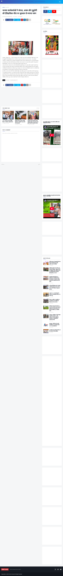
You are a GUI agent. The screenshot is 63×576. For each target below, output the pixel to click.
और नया (3, 164)
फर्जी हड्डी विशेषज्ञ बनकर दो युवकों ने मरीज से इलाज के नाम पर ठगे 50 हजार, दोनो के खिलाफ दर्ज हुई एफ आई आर (54, 287)
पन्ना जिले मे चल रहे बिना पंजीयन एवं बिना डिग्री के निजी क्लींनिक (54, 330)
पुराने (39, 164)
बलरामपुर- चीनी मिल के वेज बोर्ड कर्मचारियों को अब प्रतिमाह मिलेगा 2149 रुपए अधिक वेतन (54, 324)
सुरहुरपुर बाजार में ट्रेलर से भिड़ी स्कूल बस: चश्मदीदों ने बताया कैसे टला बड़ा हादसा (20, 122)
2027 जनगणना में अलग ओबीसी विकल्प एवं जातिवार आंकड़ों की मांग (7, 121)
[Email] (27, 20)
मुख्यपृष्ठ (3, 7)
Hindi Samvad (12, 574)
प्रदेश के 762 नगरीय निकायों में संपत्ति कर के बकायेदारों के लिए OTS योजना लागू (54, 294)
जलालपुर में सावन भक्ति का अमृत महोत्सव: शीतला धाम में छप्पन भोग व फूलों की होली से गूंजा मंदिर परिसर (33, 122)
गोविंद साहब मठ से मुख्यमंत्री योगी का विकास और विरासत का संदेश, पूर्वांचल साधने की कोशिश (54, 263)
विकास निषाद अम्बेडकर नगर (14, 80)
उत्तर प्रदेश (7, 7)
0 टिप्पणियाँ (20, 16)
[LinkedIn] (24, 20)
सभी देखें (38, 108)
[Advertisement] (20, 32)
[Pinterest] (22, 20)
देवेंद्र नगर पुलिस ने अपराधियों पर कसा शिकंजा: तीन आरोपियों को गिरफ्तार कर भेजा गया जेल (54, 301)
